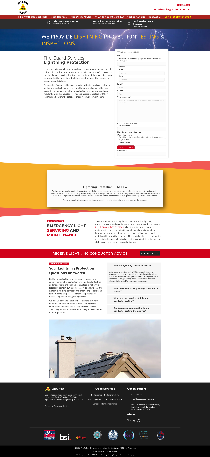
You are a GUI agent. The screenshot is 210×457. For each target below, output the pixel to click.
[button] (150, 253)
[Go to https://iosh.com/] (128, 435)
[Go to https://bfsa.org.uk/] (97, 435)
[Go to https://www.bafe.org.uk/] (49, 435)
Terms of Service (125, 455)
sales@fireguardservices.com (142, 399)
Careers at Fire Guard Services (57, 406)
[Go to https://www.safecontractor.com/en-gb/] (113, 435)
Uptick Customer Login (178, 17)
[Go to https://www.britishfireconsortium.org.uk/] (160, 435)
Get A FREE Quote (126, 147)
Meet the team (59, 17)
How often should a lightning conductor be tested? (136, 289)
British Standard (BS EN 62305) (109, 227)
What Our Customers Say (109, 17)
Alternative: (122, 150)
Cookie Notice (111, 451)
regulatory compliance (73, 399)
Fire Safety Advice (81, 17)
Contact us (155, 17)
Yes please (125, 142)
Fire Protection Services (33, 17)
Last (121, 76)
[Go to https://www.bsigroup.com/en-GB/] (65, 435)
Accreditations (136, 17)
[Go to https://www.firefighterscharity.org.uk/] (81, 435)
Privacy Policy (98, 451)
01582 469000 (136, 394)
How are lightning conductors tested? (133, 265)
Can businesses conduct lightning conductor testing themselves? (131, 309)
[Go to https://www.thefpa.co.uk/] (144, 435)
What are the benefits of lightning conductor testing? (131, 299)
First (121, 69)
